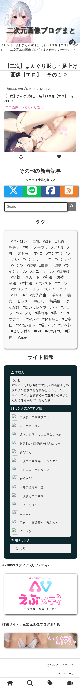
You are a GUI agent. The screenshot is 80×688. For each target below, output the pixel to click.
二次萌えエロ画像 (32, 496)
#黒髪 (56, 265)
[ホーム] (10, 683)
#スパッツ (19, 289)
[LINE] (32, 191)
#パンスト (43, 283)
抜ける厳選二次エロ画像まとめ (40, 434)
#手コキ (41, 313)
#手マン (57, 313)
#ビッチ (22, 301)
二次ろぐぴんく (30, 504)
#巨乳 (35, 241)
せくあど (26, 478)
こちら (22, 400)
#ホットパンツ (42, 289)
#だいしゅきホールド (40, 307)
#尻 (25, 247)
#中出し (38, 301)
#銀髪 (31, 265)
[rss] (69, 191)
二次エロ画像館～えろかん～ (39, 522)
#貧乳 (47, 241)
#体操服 (25, 283)
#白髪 (43, 265)
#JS (14, 295)
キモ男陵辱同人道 (32, 487)
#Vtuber (22, 337)
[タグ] (50, 683)
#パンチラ (31, 259)
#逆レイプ (47, 325)
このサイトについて (60, 665)
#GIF (38, 331)
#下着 (47, 259)
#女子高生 (38, 295)
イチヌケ (26, 531)
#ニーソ (61, 283)
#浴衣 (59, 277)
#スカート (31, 277)
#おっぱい (19, 241)
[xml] (13, 191)
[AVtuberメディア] (70, 683)
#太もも (22, 253)
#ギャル (55, 295)
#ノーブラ (40, 247)
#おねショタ (26, 325)
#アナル (57, 247)
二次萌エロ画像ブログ (34, 417)
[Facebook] (50, 191)
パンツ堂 (20, 548)
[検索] (71, 206)
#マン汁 (32, 319)
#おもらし (50, 319)
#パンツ (17, 265)
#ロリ (62, 289)
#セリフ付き (21, 331)
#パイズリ (24, 313)
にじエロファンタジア (34, 469)
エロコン (26, 513)
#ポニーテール (42, 271)
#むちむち (53, 331)
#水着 (15, 277)
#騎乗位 (54, 301)
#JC (23, 295)
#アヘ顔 (64, 325)
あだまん (26, 452)
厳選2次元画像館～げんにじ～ (40, 443)
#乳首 (59, 241)
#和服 (47, 277)
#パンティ (63, 259)
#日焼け (63, 271)
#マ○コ (37, 253)
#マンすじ (54, 253)
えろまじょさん (30, 425)
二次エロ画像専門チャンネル (39, 461)
